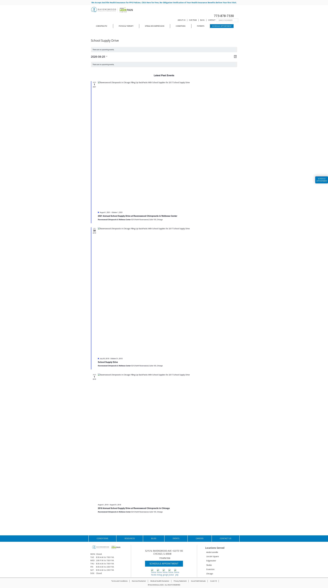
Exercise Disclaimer (139, 581)
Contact (211, 20)
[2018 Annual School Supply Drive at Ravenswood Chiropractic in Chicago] (167, 437)
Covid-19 (213, 581)
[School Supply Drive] (167, 291)
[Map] (238, 16)
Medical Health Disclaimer (159, 581)
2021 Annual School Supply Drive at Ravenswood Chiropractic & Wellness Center (137, 215)
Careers (199, 538)
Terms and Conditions (119, 581)
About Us (181, 20)
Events (176, 538)
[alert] (164, 49)
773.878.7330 (164, 558)
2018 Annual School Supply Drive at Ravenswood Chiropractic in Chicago (134, 508)
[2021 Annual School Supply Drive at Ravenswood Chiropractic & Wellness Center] (167, 145)
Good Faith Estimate (198, 581)
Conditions (102, 538)
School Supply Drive (108, 362)
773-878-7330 (224, 16)
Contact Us (225, 538)
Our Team (193, 20)
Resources (130, 538)
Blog (202, 20)
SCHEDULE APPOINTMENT (164, 563)
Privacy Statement (180, 581)
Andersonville (212, 552)
